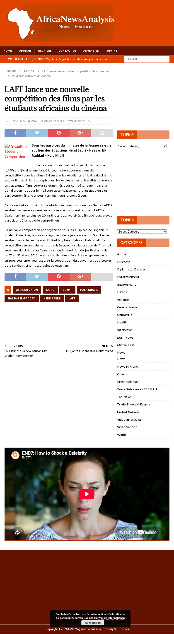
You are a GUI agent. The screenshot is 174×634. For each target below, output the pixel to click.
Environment (126, 284)
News (121, 352)
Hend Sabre (52, 298)
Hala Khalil (89, 290)
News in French (75, 120)
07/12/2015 (17, 120)
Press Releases (128, 381)
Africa (48, 120)
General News (127, 307)
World (121, 434)
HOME (7, 50)
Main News (125, 337)
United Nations (128, 412)
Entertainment (128, 276)
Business (123, 261)
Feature (58, 120)
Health (122, 322)
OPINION (25, 50)
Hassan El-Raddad (21, 298)
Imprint (112, 50)
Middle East (126, 344)
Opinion (122, 374)
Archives (44, 50)
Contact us (67, 50)
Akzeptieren (93, 623)
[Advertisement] (87, 328)
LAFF (72, 298)
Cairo (50, 290)
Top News (124, 396)
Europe (122, 291)
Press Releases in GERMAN (137, 389)
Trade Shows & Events (133, 404)
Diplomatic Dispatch (132, 269)
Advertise (91, 50)
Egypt (67, 290)
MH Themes (121, 629)
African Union (27, 290)
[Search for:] (146, 58)
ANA (34, 120)
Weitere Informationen (111, 618)
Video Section (127, 426)
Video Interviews (129, 419)
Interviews (125, 329)
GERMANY (124, 314)
